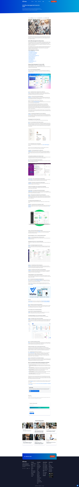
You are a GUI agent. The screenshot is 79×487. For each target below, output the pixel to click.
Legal (31, 469)
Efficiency (32, 468)
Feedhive (29, 319)
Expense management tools (32, 56)
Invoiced (39, 231)
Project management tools (32, 51)
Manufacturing (39, 466)
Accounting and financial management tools (34, 55)
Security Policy (50, 470)
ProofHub (29, 114)
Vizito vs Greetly (45, 472)
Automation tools (31, 62)
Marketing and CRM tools (32, 57)
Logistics (38, 463)
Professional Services (39, 481)
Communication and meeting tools (33, 53)
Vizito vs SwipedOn (45, 467)
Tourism (38, 471)
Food (37, 470)
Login (43, 1)
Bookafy (29, 195)
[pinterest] (29, 468)
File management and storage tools (33, 52)
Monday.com (29, 97)
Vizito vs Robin (44, 473)
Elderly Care (38, 475)
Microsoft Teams (30, 179)
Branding (32, 473)
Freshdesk (29, 270)
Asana (29, 92)
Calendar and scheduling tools (32, 54)
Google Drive (29, 151)
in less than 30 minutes (46, 301)
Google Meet (29, 183)
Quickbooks (29, 205)
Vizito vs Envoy (44, 463)
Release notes (50, 466)
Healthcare (38, 476)
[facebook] (31, 413)
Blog (49, 463)
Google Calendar (30, 191)
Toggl (29, 312)
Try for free (53, 1)
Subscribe (39, 407)
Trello (29, 70)
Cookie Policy (50, 471)
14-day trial (31, 284)
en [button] (49, 1)
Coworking (38, 472)
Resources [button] (39, 1)
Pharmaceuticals (39, 480)
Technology (38, 467)
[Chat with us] (77, 485)
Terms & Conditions (51, 467)
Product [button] (32, 1)
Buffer (29, 342)
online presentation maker (36, 101)
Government (38, 479)
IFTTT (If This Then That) (31, 352)
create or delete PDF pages (45, 144)
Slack (28, 160)
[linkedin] (30, 413)
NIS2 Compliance (33, 472)
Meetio (29, 305)
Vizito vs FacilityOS (45, 466)
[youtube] (27, 468)
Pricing (36, 1)
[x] (33, 413)
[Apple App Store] (51, 473)
